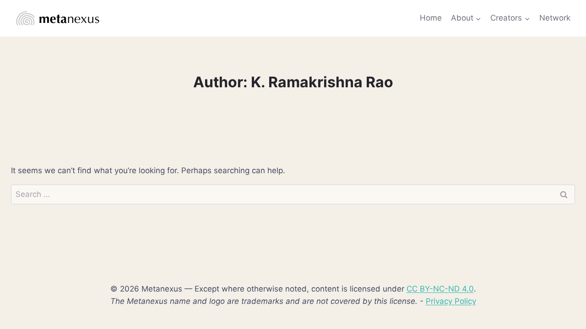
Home (431, 17)
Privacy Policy (451, 301)
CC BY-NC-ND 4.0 (440, 288)
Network (554, 17)
